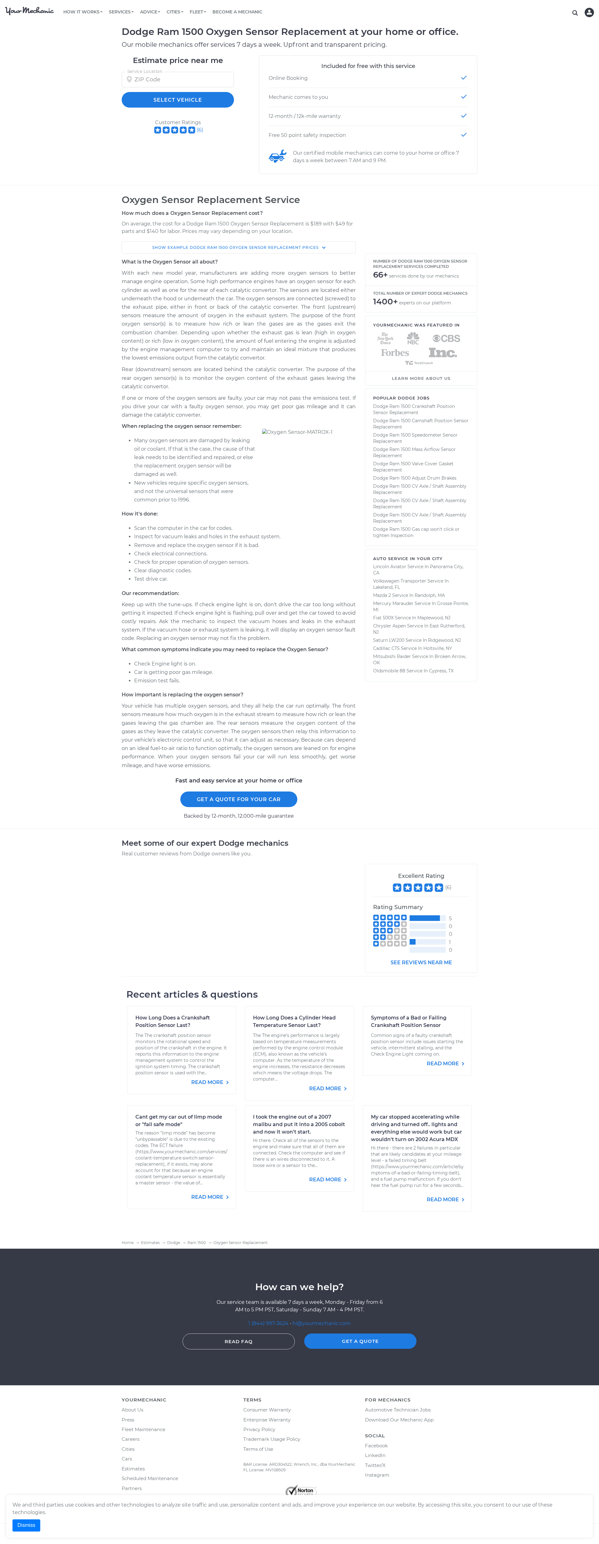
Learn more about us (421, 378)
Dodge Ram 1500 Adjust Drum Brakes (414, 478)
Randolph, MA (430, 595)
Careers (130, 1439)
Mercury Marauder (393, 603)
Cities (128, 1449)
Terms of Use (258, 1449)
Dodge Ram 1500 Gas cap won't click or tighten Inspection (416, 532)
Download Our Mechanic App (399, 1420)
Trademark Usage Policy (271, 1439)
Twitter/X (375, 1465)
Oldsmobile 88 (389, 671)
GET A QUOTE (360, 1341)
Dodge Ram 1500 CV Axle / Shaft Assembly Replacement (419, 489)
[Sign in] (589, 12)
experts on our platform (425, 303)
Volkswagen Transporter (399, 581)
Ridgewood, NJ (444, 640)
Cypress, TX (441, 671)
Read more (208, 1082)
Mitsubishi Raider (392, 656)
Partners (132, 1488)
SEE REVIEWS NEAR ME (421, 963)
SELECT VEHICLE (177, 100)
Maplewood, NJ (433, 618)
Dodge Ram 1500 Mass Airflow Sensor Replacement (414, 452)
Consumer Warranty (267, 1410)
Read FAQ (239, 1341)
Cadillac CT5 (386, 648)
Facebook (376, 1446)
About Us (132, 1410)
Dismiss (26, 1525)
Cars (127, 1459)
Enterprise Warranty (266, 1420)
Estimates (133, 1469)
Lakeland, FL (386, 587)
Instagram (377, 1475)
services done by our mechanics (424, 276)
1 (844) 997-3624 (269, 1323)
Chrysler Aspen (389, 626)
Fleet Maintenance (143, 1429)
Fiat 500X (383, 618)
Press (128, 1420)
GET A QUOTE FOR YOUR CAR (239, 799)
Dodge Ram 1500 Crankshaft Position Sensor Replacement (414, 409)
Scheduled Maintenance (150, 1478)
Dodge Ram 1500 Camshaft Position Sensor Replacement (421, 424)
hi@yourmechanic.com (321, 1323)
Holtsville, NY (437, 648)
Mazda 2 (382, 595)
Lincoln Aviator (389, 566)
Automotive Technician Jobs (398, 1410)
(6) (200, 130)
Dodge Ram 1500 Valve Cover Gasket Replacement (413, 467)
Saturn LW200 (388, 640)
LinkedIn (375, 1455)
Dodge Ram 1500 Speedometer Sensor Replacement (415, 438)
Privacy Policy (259, 1429)
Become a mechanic (237, 12)
